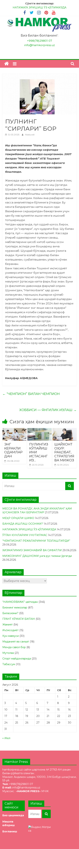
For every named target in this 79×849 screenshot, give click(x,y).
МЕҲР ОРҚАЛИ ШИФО (18, 518)
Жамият (7, 624)
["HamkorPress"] (6, 64)
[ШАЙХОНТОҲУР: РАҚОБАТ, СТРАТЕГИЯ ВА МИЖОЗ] (65, 430)
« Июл (6, 738)
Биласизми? (10, 613)
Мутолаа (8, 653)
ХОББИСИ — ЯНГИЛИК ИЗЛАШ (48, 410)
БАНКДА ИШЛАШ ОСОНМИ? (22, 523)
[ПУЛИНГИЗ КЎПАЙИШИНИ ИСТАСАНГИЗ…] (39, 430)
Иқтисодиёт (10, 630)
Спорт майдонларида (16, 658)
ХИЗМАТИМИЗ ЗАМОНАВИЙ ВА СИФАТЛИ (32, 550)
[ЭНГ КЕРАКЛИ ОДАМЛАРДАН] (14, 430)
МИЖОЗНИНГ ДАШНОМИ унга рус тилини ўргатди (37, 556)
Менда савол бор (14, 647)
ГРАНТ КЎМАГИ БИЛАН (18, 619)
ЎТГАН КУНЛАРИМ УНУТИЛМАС (24, 535)
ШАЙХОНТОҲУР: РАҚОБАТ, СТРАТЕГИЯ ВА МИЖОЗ (64, 452)
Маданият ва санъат (15, 641)
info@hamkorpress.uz (39, 45)
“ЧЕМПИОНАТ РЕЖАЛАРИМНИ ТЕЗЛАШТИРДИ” (36, 540)
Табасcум (8, 664)
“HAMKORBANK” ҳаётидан (20, 602)
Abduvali (30, 134)
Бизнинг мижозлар (14, 607)
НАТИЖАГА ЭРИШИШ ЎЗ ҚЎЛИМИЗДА (39, 7)
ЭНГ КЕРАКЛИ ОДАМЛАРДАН (13, 450)
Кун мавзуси (10, 636)
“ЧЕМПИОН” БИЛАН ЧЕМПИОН (31, 394)
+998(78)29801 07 (39, 40)
